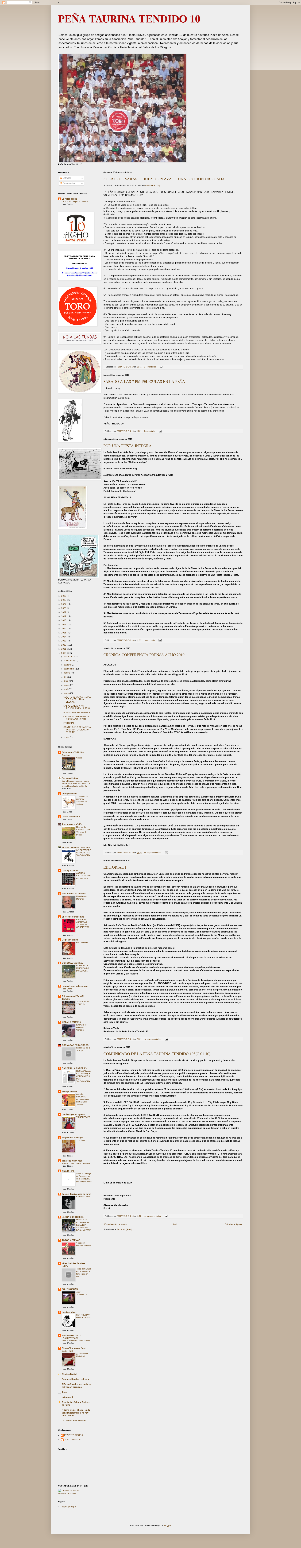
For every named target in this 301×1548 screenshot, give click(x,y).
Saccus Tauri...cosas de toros (76, 1194)
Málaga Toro (68, 1171)
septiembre (69, 669)
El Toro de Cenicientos (73, 917)
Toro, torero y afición (72, 824)
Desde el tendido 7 (71, 816)
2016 (64, 628)
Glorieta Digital (69, 1374)
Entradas (66, 178)
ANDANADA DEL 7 (71, 1335)
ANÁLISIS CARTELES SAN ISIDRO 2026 (83, 875)
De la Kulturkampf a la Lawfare (75, 201)
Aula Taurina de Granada (74, 893)
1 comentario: (150, 431)
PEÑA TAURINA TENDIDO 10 (129, 18)
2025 (64, 600)
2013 (64, 641)
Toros (64, 1392)
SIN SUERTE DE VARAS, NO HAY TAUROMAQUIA (83, 852)
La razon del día (69, 199)
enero (67, 737)
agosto (67, 673)
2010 (64, 653)
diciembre (69, 656)
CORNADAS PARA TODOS (75, 1045)
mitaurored (67, 1397)
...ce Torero (81, 1140)
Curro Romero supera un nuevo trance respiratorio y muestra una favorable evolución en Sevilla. (76, 783)
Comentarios (68, 183)
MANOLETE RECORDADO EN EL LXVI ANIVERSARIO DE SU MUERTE (83, 1225)
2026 (64, 596)
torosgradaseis (69, 793)
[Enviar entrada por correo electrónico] (161, 367)
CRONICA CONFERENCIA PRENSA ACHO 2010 (143, 654)
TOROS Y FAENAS (71, 1240)
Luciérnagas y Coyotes (73, 1114)
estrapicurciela (69, 1091)
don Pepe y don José (72, 1161)
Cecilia (79, 758)
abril (66, 689)
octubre (67, 665)
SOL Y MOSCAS (70, 1289)
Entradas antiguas (233, 1224)
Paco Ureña (67, 989)
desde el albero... (70, 1312)
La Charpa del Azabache (74, 1420)
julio (66, 677)
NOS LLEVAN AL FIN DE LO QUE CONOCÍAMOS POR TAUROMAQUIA (83, 1076)
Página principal (68, 1507)
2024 (64, 604)
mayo (67, 685)
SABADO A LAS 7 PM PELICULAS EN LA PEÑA (144, 381)
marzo (67, 693)
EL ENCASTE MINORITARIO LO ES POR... (82, 968)
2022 (64, 612)
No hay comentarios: (153, 853)
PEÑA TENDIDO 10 (73, 1435)
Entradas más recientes (115, 1224)
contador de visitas (67, 1493)
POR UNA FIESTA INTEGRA (127, 445)
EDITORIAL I (114, 867)
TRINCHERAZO (83, 1117)
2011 (64, 649)
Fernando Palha (83, 1197)
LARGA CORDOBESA (73, 1217)
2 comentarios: (150, 367)
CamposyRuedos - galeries (75, 1379)
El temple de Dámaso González (81, 1027)
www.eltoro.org (152, 185)
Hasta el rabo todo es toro (74, 986)
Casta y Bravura (70, 870)
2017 (64, 624)
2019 (64, 616)
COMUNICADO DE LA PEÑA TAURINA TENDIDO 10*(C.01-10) (156, 1053)
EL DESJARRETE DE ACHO (76, 847)
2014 (64, 637)
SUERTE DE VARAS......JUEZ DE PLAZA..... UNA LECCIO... (77, 699)
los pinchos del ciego (72, 1137)
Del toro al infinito (70, 778)
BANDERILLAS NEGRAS (74, 1068)
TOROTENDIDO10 (73, 1439)
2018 (64, 620)
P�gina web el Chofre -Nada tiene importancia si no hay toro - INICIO (76, 1413)
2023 (64, 608)
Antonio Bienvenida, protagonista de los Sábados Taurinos (82, 1099)
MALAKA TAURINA (71, 1022)
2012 (64, 645)
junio (66, 681)
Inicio (175, 1224)
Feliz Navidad (82, 942)
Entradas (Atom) (124, 1229)
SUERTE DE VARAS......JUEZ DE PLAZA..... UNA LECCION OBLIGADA (164, 178)
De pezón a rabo (70, 940)
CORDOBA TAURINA (72, 963)
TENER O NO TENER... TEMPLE (76, 1163)
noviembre (69, 660)
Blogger (167, 1525)
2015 (64, 633)
